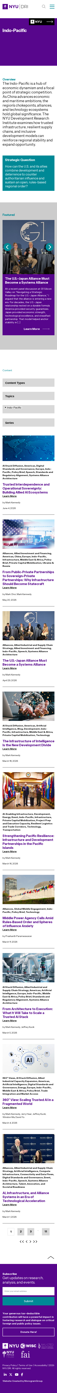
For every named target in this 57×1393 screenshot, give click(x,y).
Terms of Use (25, 1365)
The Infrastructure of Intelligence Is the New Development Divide (28, 743)
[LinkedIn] (5, 1374)
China (18, 556)
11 (45, 1231)
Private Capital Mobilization (25, 562)
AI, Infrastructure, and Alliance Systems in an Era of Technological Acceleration (26, 1197)
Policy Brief (18, 472)
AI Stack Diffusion (13, 465)
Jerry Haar (26, 1114)
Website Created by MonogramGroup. (23, 1381)
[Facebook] (22, 1374)
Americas (29, 465)
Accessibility (40, 1365)
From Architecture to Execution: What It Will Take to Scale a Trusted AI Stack (28, 1013)
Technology (43, 735)
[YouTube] (17, 1374)
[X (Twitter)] (10, 1374)
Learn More (10, 496)
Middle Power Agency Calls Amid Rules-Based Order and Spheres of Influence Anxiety (28, 922)
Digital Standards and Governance (23, 1177)
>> (35, 1242)
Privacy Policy (10, 1365)
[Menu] (52, 7)
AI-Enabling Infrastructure (18, 814)
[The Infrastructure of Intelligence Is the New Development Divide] (28, 708)
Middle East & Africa (31, 559)
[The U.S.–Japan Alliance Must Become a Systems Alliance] (28, 627)
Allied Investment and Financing (32, 553)
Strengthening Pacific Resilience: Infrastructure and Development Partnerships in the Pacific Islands (28, 842)
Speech (30, 472)
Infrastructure (11, 559)
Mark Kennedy (13, 502)
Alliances (8, 553)
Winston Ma (9, 1117)
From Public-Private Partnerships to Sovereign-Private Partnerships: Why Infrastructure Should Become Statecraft (28, 578)
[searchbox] (20, 385)
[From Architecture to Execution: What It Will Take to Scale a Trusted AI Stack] (28, 969)
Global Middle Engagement (30, 908)
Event (15, 817)
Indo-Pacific (39, 556)
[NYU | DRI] (15, 6)
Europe (40, 469)
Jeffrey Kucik (27, 1027)
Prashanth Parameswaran (19, 936)
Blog (20, 728)
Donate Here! (28, 1331)
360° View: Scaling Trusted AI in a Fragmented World (28, 1102)
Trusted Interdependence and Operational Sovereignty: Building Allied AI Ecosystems (26, 488)
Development (32, 728)
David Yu (20, 1117)
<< (21, 1242)
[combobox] (28, 382)
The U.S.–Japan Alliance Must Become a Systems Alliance (25, 662)
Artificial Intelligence (15, 1084)
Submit (28, 1301)
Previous (7, 247)
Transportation (11, 829)
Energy (6, 817)
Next (50, 247)
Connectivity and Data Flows (36, 1174)
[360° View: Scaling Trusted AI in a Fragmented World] (28, 1060)
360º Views (9, 1078)
